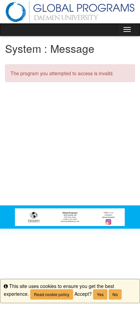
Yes (100, 294)
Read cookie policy (51, 294)
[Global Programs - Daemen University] (70, 11)
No (115, 294)
